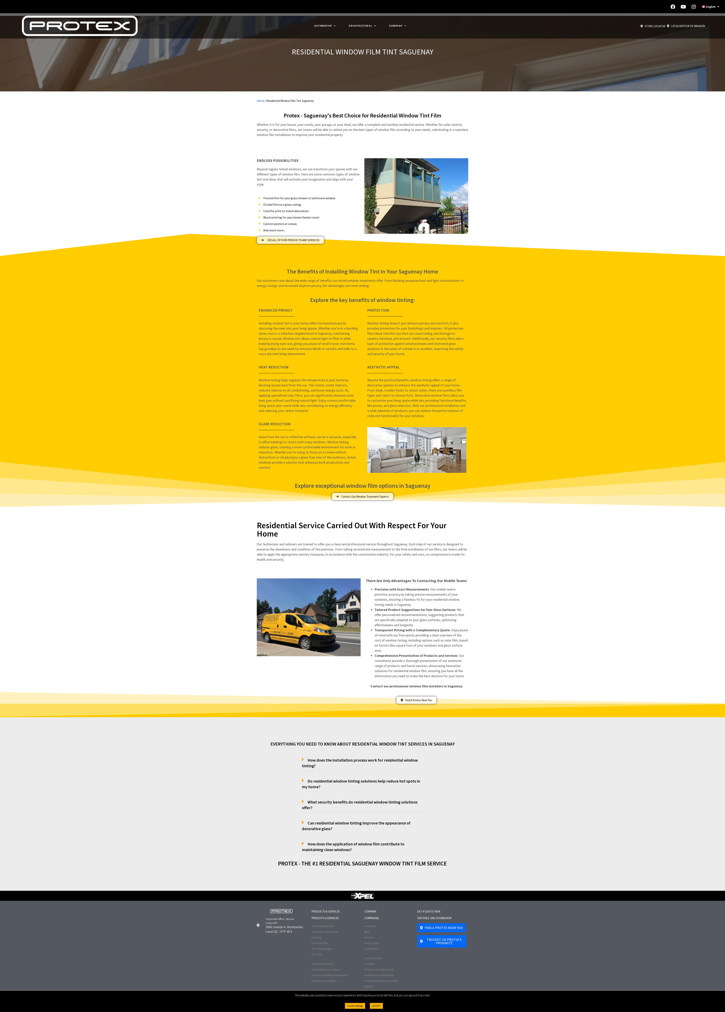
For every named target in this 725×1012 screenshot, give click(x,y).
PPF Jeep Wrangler (322, 948)
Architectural (360, 26)
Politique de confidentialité (378, 975)
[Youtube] (683, 6)
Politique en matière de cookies (381, 981)
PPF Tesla (317, 954)
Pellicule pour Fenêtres (324, 981)
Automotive (323, 26)
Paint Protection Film (323, 926)
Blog (366, 931)
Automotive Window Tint (325, 931)
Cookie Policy (371, 948)
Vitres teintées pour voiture (326, 969)
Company (396, 26)
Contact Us (370, 926)
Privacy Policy (371, 943)
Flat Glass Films (320, 943)
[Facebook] (673, 6)
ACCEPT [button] (376, 1005)
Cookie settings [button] (355, 1005)
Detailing (316, 937)
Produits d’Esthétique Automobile (330, 975)
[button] (411, 231)
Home (260, 101)
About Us (369, 937)
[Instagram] (693, 6)
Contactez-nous (373, 958)
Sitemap (368, 986)
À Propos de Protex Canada (379, 969)
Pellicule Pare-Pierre (322, 964)
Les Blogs (369, 964)
